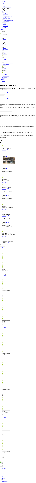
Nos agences (4, 27)
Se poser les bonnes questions (6, 18)
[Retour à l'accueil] (1, 4)
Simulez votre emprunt (5, 14)
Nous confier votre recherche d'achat (7, 13)
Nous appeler (5, 89)
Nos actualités (4, 68)
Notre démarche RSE (5, 26)
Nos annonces (4, 15)
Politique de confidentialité (5, 481)
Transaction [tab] (2, 111)
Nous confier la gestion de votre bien (7, 17)
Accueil (2, 80)
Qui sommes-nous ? (5, 25)
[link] (4, 149)
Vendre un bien (4, 6)
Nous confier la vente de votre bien (7, 7)
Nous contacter (3, 478)
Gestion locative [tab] (7, 111)
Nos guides (4, 23)
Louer (2, 469)
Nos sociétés (3, 81)
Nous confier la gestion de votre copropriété (8, 20)
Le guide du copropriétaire (6, 21)
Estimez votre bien (4, 468)
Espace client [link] (8, 89)
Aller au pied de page (4, 1)
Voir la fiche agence (4, 150)
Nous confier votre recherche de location (7, 16)
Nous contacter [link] (2, 89)
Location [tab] (4, 111)
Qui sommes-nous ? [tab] (3, 94)
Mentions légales (3, 480)
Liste (2, 247)
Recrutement (3, 3)
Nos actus (3, 476)
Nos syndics (3, 473)
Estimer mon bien (4, 11)
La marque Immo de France (6, 76)
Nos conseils (4, 24)
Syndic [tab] (10, 111)
